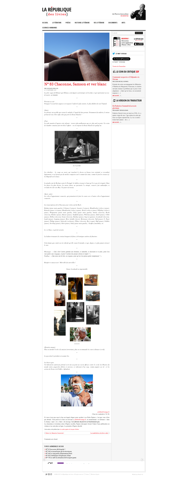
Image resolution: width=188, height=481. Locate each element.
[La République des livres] (57, 15)
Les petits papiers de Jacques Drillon (69, 429)
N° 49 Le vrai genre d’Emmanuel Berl (59, 453)
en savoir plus (124, 16)
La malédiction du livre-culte (99, 433)
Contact (87, 474)
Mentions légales (95, 474)
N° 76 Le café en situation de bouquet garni (61, 457)
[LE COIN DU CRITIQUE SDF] (127, 73)
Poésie (68, 22)
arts (123, 22)
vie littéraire (99, 22)
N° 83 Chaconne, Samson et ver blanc (75, 84)
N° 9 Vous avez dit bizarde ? (55, 449)
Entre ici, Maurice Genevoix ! (55, 433)
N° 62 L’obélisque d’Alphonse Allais (58, 455)
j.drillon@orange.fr (103, 412)
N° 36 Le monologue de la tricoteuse (59, 451)
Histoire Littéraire (82, 22)
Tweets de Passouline (118, 66)
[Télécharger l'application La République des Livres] (128, 46)
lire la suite (117, 95)
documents (112, 22)
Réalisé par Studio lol (137, 474)
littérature (56, 22)
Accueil (45, 22)
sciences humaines (49, 27)
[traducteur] (127, 102)
